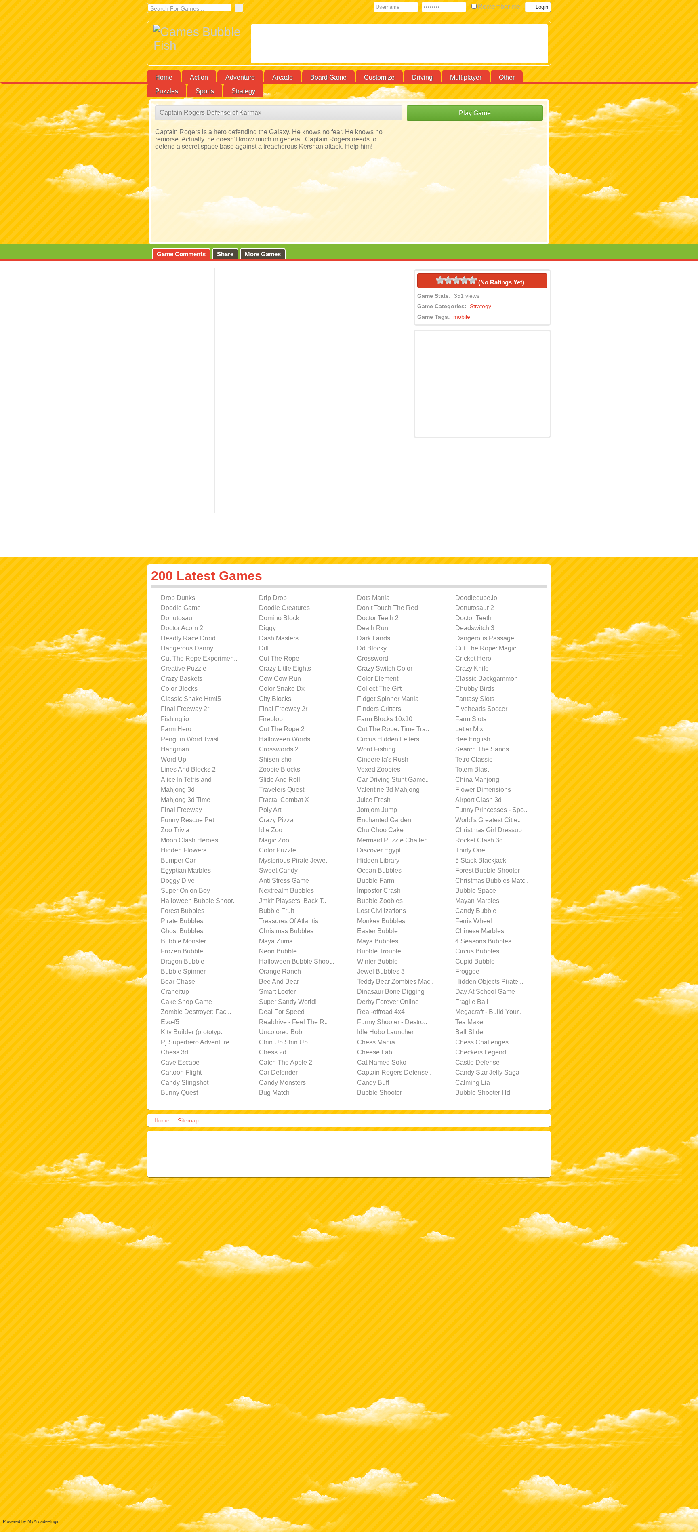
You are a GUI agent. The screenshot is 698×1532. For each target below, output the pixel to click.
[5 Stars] (473, 280)
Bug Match (274, 1092)
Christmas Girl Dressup (488, 830)
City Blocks (275, 698)
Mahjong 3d (178, 789)
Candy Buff (373, 1082)
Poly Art (270, 809)
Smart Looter (277, 991)
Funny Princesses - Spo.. (491, 809)
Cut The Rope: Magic (485, 648)
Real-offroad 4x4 (381, 1011)
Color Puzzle (277, 850)
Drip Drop (273, 597)
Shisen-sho (275, 759)
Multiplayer (465, 77)
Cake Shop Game (186, 1001)
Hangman (175, 749)
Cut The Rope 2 (282, 729)
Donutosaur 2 (474, 607)
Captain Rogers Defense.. (394, 1072)
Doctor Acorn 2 (182, 628)
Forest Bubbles (182, 910)
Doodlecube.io (476, 597)
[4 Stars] (464, 280)
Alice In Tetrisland (186, 779)
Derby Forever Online (388, 1001)
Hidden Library (378, 860)
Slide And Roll (279, 779)
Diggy (267, 628)
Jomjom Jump (377, 809)
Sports (205, 91)
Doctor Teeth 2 (378, 617)
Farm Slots (470, 718)
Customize (379, 77)
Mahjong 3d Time (185, 799)
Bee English (472, 739)
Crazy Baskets (181, 678)
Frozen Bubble (182, 951)
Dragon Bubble (182, 961)
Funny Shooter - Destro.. (392, 1022)
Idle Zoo (270, 830)
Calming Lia (472, 1082)
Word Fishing (376, 749)
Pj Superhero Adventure (195, 1042)
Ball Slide (469, 1032)
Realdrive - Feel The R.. (293, 1022)
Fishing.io (175, 718)
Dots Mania (373, 597)
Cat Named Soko (381, 1062)
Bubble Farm (375, 880)
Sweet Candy (278, 870)
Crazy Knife (472, 668)
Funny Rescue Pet (187, 820)
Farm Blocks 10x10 (384, 718)
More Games (263, 253)
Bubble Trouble (379, 951)
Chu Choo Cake (380, 830)
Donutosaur (177, 617)
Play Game (475, 112)
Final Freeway (181, 809)
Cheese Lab (374, 1052)
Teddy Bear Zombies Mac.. (395, 981)
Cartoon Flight (181, 1072)
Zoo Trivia (175, 830)
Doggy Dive (178, 880)
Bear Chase (178, 981)
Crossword (372, 658)
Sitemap (188, 1120)
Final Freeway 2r (185, 708)
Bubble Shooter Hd (482, 1092)
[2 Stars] (448, 280)
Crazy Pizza (276, 820)
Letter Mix (469, 729)
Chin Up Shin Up (283, 1042)
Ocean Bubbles (379, 870)
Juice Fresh (374, 799)
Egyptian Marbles (186, 870)
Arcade (282, 77)
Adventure (240, 77)
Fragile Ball (471, 1001)
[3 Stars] (456, 280)
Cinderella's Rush (382, 759)
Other (507, 77)
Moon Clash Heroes (189, 840)
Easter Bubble (377, 931)
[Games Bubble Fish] (198, 39)
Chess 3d (174, 1052)
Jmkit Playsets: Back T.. (292, 900)
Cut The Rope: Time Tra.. (393, 729)
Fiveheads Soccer (481, 708)
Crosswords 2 (279, 749)
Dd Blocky (372, 648)
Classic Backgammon (486, 678)
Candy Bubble (475, 910)
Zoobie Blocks (279, 769)
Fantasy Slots (474, 698)
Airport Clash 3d (478, 799)
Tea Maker (470, 1022)
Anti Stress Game (284, 880)
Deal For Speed (282, 1011)
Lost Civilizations (381, 910)
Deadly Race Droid (188, 638)
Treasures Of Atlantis (288, 921)
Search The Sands (482, 749)
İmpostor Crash (379, 890)
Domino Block (279, 617)
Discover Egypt (379, 850)
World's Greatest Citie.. (488, 820)
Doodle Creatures (284, 607)
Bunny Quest (179, 1092)
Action (199, 77)
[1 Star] (440, 280)
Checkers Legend (480, 1052)
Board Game (328, 77)
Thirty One (470, 850)
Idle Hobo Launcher (385, 1032)
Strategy (243, 91)
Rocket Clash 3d (479, 840)
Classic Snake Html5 (191, 698)
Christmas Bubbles (286, 931)
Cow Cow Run (280, 678)
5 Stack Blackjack (480, 860)
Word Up (173, 759)
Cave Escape (180, 1062)
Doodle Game (181, 607)
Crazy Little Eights (285, 668)
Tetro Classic (473, 759)
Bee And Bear (279, 981)
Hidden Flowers (183, 850)
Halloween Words (284, 739)
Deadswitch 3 (474, 628)
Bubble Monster (183, 941)
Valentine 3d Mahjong (388, 789)
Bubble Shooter (379, 1092)
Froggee (467, 971)
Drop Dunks (178, 597)
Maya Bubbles (377, 941)
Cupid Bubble (475, 961)
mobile (461, 317)
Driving (422, 77)
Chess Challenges (482, 1042)
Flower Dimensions (483, 789)
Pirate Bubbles (182, 921)
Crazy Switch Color (384, 668)
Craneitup (175, 991)
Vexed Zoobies (378, 769)
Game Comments (181, 253)
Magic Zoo (274, 840)
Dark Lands (373, 638)
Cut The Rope (279, 658)
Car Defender (278, 1072)
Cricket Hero (473, 658)
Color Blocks (179, 688)
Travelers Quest (281, 789)
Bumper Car (178, 860)
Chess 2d (272, 1052)
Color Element (377, 678)
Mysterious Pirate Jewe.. (294, 860)
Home (163, 77)
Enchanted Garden (384, 820)
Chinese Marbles (479, 931)
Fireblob (271, 718)
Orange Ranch (280, 971)
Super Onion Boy (185, 890)
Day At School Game (485, 991)
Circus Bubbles (477, 951)
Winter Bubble (377, 961)
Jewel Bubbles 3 (381, 971)
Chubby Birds (474, 688)
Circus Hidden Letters (388, 739)
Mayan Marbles (477, 900)
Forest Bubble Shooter (487, 870)
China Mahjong (477, 779)
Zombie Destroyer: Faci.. (196, 1011)
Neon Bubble (278, 951)
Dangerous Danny (187, 648)
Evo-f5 (170, 1022)
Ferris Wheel (473, 921)
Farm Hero (176, 729)
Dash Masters (279, 638)
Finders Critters (379, 708)
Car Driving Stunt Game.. (393, 779)
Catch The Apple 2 (285, 1062)
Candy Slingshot (184, 1082)
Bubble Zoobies (380, 900)
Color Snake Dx (282, 688)
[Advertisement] (399, 43)
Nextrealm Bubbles (286, 890)
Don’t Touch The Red (387, 607)
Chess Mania (376, 1042)
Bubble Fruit (276, 910)
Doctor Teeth (473, 617)
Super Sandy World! (288, 1001)
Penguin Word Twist (190, 739)
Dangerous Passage (484, 638)
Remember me (500, 6)
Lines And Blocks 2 (188, 769)
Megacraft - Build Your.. (488, 1011)
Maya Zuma (276, 941)
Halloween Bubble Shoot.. (198, 900)
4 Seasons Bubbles (483, 941)
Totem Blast (472, 769)
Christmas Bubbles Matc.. (491, 880)
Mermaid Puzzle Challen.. (394, 840)
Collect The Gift (379, 688)
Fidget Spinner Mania (388, 698)
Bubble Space (475, 890)
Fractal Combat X (284, 799)
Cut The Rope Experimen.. (199, 658)
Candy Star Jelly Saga (487, 1072)
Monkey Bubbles (381, 921)
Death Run (372, 628)
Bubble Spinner (183, 971)
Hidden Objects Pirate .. (489, 981)
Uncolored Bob (280, 1032)
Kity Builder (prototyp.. (192, 1032)
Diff (264, 648)
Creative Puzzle (183, 668)
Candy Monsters (282, 1082)
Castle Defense (477, 1062)
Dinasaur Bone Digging (391, 991)
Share (225, 253)
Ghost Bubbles (182, 931)
